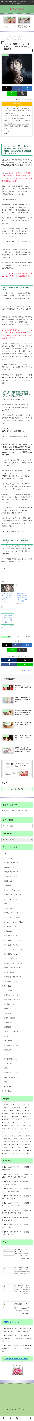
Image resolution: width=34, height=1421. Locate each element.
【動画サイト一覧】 (11, 1045)
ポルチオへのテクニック (13, 977)
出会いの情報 (6, 637)
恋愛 (29, 637)
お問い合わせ (8, 1091)
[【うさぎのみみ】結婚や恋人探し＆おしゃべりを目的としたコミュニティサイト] (7, 609)
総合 (6, 1082)
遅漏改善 (8, 1022)
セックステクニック (10, 926)
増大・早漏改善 (10, 1018)
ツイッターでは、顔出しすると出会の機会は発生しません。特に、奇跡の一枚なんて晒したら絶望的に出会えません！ (17, 111)
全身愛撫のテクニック (12, 945)
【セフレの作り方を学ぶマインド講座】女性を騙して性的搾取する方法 (16, 1212)
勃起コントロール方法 (12, 1031)
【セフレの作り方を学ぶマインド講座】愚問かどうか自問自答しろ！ (16, 1190)
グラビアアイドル (11, 1059)
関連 (5, 133)
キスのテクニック (11, 935)
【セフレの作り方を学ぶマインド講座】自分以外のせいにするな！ (16, 1197)
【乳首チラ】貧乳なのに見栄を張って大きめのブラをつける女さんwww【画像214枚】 (16, 1330)
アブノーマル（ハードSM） (14, 922)
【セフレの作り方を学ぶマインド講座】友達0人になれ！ (16, 1226)
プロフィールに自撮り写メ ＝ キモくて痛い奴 (17, 115)
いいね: (6, 131)
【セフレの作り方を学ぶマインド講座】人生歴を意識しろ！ (16, 1168)
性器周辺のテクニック (12, 954)
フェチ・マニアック (11, 1072)
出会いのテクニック (11, 872)
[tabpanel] (9, 22)
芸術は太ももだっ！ (12, 1322)
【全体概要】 (9, 931)
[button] (22, 93)
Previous (1, 23)
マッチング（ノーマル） (13, 890)
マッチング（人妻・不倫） (14, 894)
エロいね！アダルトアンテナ (16, 1359)
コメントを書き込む (17, 789)
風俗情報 (8, 885)
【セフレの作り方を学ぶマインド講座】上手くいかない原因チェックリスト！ (16, 1204)
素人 (6, 1054)
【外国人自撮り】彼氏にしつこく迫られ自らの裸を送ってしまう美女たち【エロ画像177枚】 (17, 1338)
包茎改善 (8, 1013)
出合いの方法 (8, 858)
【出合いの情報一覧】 (12, 863)
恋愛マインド (9, 881)
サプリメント (9, 1036)
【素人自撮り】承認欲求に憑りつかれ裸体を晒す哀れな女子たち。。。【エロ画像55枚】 (16, 1348)
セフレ (15, 637)
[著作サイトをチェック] (9, 660)
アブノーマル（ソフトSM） (14, 913)
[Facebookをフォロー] (9, 664)
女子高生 (8, 1050)
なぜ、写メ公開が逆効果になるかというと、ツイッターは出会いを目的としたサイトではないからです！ (17, 121)
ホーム (6, 853)
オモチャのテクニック (12, 967)
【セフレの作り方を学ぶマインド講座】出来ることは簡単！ (16, 1219)
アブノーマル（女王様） (13, 917)
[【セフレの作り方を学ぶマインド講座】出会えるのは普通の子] (7, 588)
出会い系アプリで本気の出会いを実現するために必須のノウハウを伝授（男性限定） (22, 597)
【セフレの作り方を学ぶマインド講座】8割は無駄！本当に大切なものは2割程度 (17, 1176)
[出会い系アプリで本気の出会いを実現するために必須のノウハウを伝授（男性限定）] (22, 588)
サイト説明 (7, 1086)
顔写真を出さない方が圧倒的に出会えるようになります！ (17, 127)
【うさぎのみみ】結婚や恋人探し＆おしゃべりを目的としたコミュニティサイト (7, 619)
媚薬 (6, 1009)
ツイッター (22, 637)
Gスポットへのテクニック (13, 963)
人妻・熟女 (9, 1063)
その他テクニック (11, 981)
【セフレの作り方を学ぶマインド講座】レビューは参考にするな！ (16, 1183)
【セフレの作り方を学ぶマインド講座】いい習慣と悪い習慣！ (16, 1233)
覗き (6, 1068)
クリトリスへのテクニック (14, 949)
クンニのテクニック (11, 958)
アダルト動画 (8, 1041)
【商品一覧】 (9, 990)
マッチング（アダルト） (13, 899)
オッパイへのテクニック (13, 940)
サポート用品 (8, 986)
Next (33, 23)
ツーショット (9, 904)
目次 (14, 104)
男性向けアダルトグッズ (13, 995)
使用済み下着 (9, 1004)
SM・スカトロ (10, 1077)
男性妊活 (8, 1027)
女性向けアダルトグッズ (13, 999)
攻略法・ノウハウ (11, 876)
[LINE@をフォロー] (25, 664)
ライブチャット (10, 908)
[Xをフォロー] (25, 660)
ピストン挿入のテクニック (14, 972)
